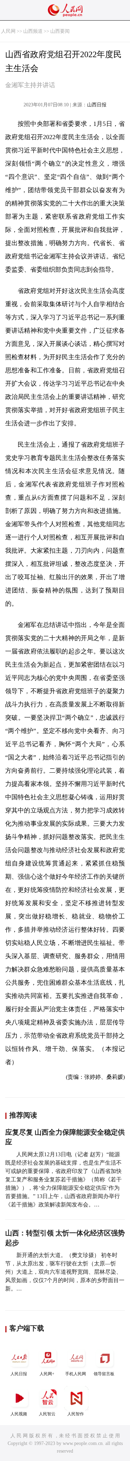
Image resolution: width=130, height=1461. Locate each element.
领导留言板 (104, 1373)
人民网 (8, 31)
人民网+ (47, 1373)
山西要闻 (60, 31)
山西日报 (96, 104)
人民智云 (47, 1413)
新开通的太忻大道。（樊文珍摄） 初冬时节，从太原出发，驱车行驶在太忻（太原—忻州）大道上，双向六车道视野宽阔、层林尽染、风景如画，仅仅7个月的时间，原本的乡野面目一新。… (64, 1272)
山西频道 (33, 31)
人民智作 (75, 1413)
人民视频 (18, 1413)
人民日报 (18, 1373)
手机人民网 (75, 1373)
